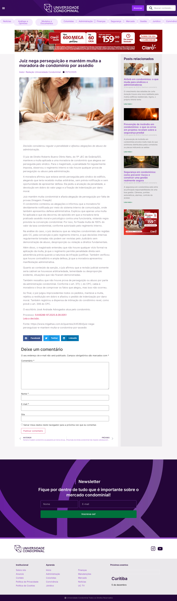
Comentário (27, 361)
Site (23, 414)
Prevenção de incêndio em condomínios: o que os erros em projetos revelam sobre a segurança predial (140, 128)
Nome (25, 394)
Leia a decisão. (31, 318)
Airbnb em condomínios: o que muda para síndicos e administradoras (141, 82)
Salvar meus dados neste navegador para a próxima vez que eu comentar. (60, 425)
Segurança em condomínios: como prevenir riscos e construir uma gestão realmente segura (140, 176)
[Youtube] (160, 548)
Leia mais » (128, 104)
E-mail (25, 404)
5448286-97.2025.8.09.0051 (50, 315)
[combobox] (161, 8)
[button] (3, 8)
